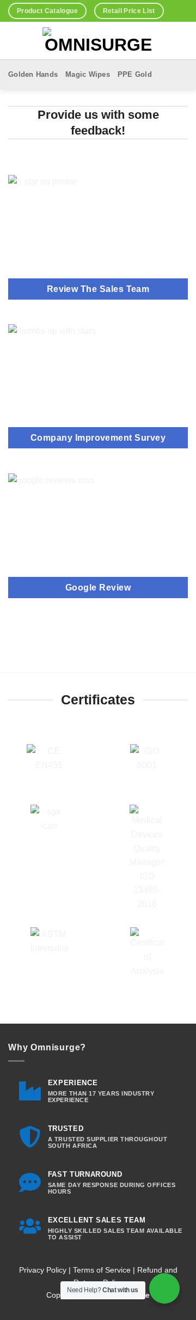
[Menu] (168, 40)
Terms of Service (102, 1270)
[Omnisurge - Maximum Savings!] (98, 40)
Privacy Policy (42, 1270)
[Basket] (13, 41)
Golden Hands (33, 74)
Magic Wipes (87, 74)
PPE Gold (135, 74)
